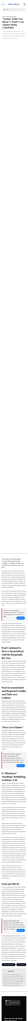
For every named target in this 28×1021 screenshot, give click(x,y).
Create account (21, 964)
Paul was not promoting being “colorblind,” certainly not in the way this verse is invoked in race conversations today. (13, 613)
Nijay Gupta (13, 16)
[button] (24, 4)
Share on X (20, 618)
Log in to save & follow (9, 964)
